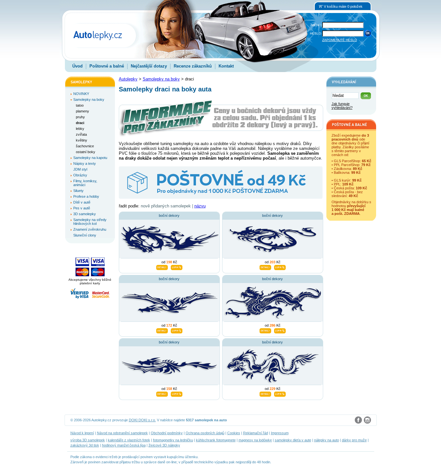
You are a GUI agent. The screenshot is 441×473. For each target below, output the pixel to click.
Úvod (77, 66)
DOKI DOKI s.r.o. (142, 420)
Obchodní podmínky (167, 433)
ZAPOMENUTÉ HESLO (339, 40)
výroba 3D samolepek (87, 440)
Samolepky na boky (161, 79)
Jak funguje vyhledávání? (342, 106)
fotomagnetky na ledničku (173, 440)
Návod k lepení (82, 433)
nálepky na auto (326, 440)
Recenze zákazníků (193, 66)
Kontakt (226, 66)
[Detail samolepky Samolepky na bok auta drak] (265, 393)
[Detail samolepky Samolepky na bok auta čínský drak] (265, 330)
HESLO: (316, 33)
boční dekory (169, 215)
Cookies (233, 433)
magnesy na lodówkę (255, 440)
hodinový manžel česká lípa (124, 445)
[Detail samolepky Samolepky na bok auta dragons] (162, 393)
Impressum (280, 433)
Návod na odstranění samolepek (122, 433)
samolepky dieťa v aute (293, 440)
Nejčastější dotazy (149, 66)
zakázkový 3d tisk (84, 445)
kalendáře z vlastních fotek (129, 440)
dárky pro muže (354, 440)
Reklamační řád (255, 433)
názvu (200, 206)
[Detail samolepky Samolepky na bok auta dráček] (162, 266)
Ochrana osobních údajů (205, 433)
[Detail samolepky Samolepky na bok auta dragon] (265, 266)
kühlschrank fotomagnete (216, 440)
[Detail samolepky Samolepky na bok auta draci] (162, 330)
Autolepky (128, 79)
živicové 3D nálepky (164, 445)
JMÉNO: (316, 25)
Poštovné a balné (106, 66)
